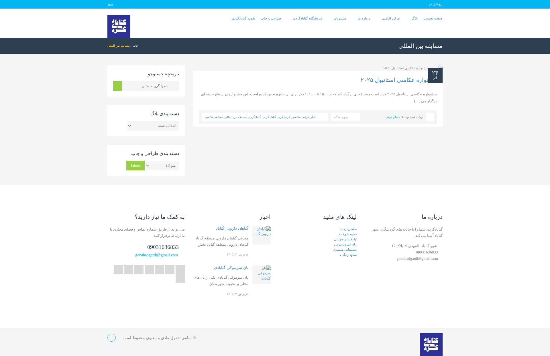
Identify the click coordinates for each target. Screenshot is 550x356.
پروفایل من (436, 4)
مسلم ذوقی (393, 117)
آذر (435, 78)
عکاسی (296, 117)
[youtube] (139, 269)
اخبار (313, 117)
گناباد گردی (269, 117)
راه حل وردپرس (345, 244)
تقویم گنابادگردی (243, 18)
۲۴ (435, 72)
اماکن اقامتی (391, 18)
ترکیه (305, 117)
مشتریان (340, 18)
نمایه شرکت (348, 234)
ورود (110, 4)
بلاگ (415, 18)
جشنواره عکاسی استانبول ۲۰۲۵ (399, 80)
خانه (135, 45)
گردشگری (284, 117)
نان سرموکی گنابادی (231, 267)
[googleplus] (169, 269)
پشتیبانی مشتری (345, 249)
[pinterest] (128, 269)
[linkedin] (149, 269)
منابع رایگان (348, 255)
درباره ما (364, 18)
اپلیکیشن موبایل (345, 239)
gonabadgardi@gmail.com (156, 255)
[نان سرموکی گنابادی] (261, 274)
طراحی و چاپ (271, 18)
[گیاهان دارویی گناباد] (261, 235)
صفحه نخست (433, 18)
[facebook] (159, 269)
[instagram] (180, 278)
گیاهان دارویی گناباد (232, 228)
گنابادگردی (254, 117)
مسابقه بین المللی (236, 117)
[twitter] (180, 269)
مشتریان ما (348, 229)
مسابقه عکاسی (214, 117)
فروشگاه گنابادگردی (307, 18)
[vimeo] (118, 269)
